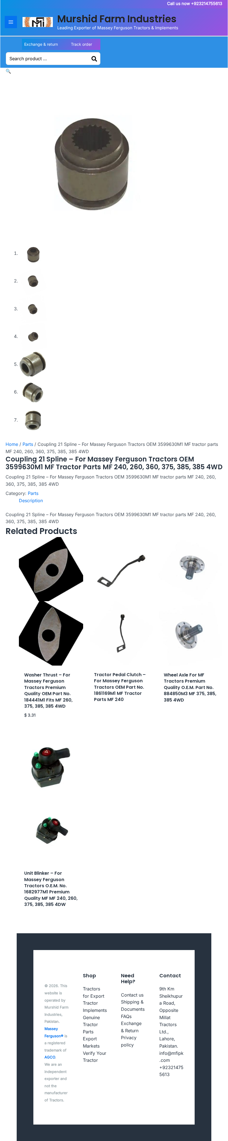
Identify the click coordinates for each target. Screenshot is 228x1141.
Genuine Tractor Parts (91, 1024)
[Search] (94, 58)
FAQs (126, 1016)
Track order (81, 44)
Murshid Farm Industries (117, 19)
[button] (8, 71)
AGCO (49, 1057)
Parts (28, 444)
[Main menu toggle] (11, 22)
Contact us (132, 995)
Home (12, 444)
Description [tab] (31, 500)
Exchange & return (41, 44)
